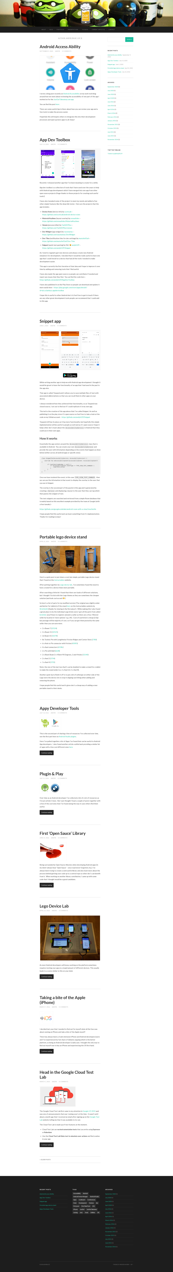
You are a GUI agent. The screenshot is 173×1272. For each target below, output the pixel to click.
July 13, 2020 (44, 144)
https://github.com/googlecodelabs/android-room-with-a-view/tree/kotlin (68, 509)
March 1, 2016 (45, 1081)
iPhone (75, 1209)
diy (97, 1203)
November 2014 (113, 139)
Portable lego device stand (63, 536)
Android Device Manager (80, 1196)
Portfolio (60, 29)
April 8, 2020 (44, 541)
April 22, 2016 (45, 910)
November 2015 (113, 124)
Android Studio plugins (67, 736)
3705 (53, 662)
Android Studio (94, 1196)
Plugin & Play (51, 773)
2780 (94, 640)
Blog (51, 29)
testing (75, 1212)
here (57, 104)
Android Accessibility (71, 94)
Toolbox (85, 29)
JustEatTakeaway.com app (64, 99)
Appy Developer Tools (59, 708)
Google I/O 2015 (89, 1111)
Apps (74, 1200)
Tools (86, 1212)
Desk (74, 1203)
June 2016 (111, 105)
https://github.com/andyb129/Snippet (56, 248)
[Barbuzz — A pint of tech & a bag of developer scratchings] (86, 13)
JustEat (82, 1209)
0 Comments (66, 51)
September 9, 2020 (46, 51)
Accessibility (77, 1193)
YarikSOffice (66, 225)
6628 (57, 651)
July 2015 (111, 132)
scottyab (68, 212)
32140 (85, 655)
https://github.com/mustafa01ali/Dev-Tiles (58, 241)
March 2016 (111, 113)
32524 (53, 628)
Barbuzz (47, 1264)
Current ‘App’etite (98, 29)
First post (76, 1206)
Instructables (59, 580)
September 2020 (113, 87)
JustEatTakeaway (92, 1209)
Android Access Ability (60, 46)
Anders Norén (124, 1264)
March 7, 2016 (45, 1007)
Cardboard (82, 1200)
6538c (60, 647)
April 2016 (111, 109)
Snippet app (50, 321)
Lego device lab (66, 585)
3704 (53, 658)
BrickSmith (44, 609)
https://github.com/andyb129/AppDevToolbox (57, 280)
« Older (45, 1159)
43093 (74, 643)
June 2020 (111, 94)
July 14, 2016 (44, 713)
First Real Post (86, 1206)
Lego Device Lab (54, 906)
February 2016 (112, 117)
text (81, 1212)
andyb (57, 51)
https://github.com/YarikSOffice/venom (57, 228)
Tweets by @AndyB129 (115, 153)
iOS (94, 1206)
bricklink (43, 615)
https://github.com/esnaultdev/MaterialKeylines (60, 221)
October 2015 (112, 128)
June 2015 (111, 136)
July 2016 (111, 102)
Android (85, 1193)
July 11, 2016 (44, 778)
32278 (54, 636)
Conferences (91, 1200)
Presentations (73, 29)
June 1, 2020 (44, 325)
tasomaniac (68, 232)
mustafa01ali (84, 238)
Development (83, 1203)
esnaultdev (75, 218)
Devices (91, 1203)
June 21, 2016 (44, 838)
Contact (111, 29)
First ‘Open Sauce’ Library (63, 833)
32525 (54, 632)
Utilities (93, 1212)
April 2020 (111, 98)
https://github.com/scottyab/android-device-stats (61, 215)
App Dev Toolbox (55, 139)
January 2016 (112, 120)
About (43, 29)
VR (98, 1212)
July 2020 (111, 90)
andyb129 (75, 245)
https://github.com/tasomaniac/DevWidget (58, 235)
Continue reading (46, 753)
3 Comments (63, 910)
